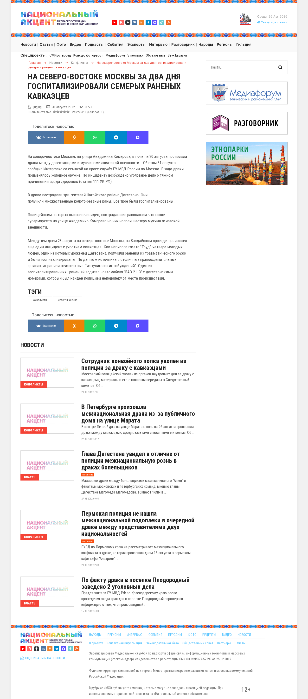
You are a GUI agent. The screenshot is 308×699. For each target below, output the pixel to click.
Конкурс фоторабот (88, 55)
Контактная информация (124, 643)
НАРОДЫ (95, 635)
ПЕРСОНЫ (175, 635)
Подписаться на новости (44, 658)
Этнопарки (135, 55)
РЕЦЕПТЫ (209, 635)
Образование (155, 55)
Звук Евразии (177, 55)
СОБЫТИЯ (155, 635)
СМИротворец (60, 55)
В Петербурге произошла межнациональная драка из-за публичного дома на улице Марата (138, 414)
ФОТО (192, 635)
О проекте (96, 643)
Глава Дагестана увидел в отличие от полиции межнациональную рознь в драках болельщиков (130, 460)
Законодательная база (162, 643)
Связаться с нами (273, 22)
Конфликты (33, 384)
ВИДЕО (227, 635)
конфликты (40, 300)
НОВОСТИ (244, 635)
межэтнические (67, 300)
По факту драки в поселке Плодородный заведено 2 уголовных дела (135, 583)
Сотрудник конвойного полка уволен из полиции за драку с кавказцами (133, 364)
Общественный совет (197, 643)
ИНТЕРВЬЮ (134, 635)
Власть (30, 477)
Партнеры (224, 643)
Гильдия (243, 44)
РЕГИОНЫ (114, 635)
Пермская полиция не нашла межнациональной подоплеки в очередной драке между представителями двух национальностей (137, 523)
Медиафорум (115, 55)
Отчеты (240, 643)
